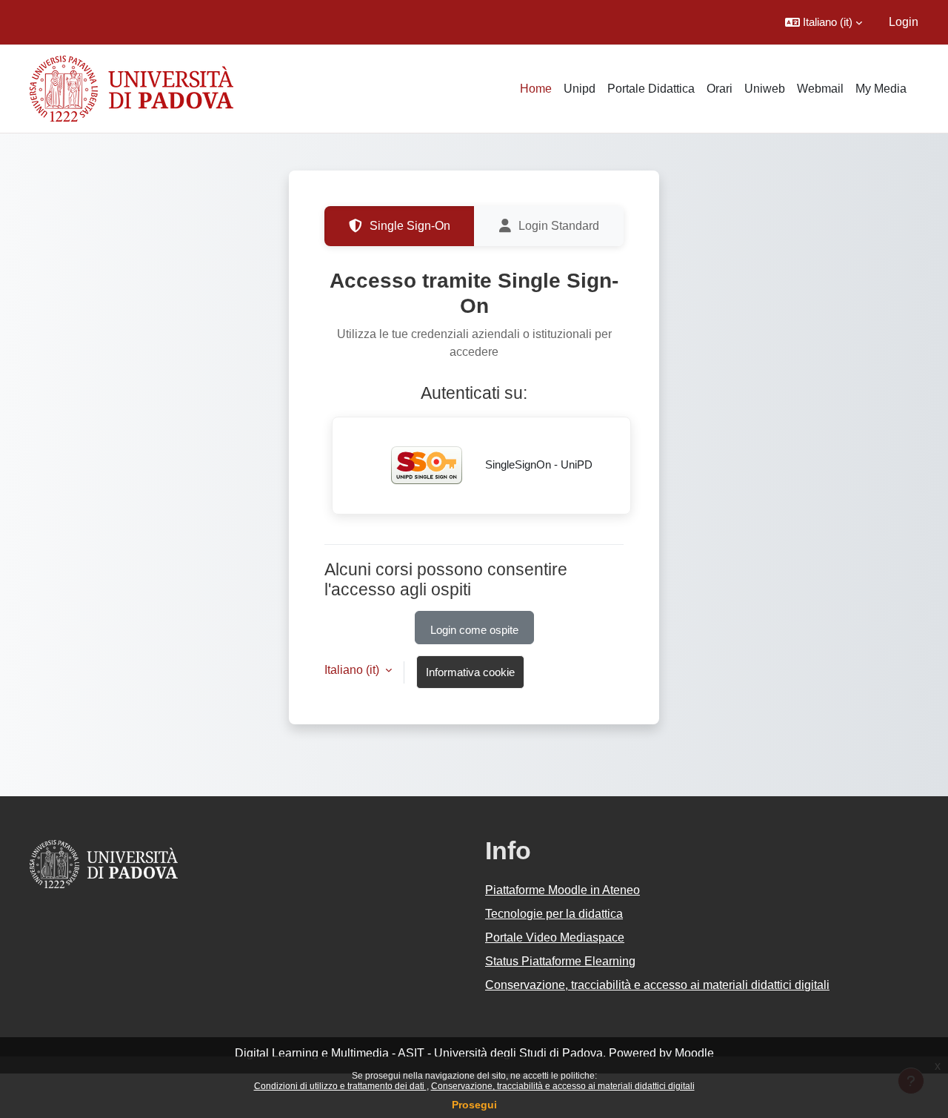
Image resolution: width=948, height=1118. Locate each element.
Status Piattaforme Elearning (560, 961)
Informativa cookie (470, 672)
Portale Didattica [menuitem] (651, 88)
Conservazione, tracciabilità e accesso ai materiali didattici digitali (563, 1086)
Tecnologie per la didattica (554, 913)
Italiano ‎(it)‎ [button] (353, 670)
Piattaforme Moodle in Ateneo (562, 890)
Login (903, 22)
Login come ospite (474, 630)
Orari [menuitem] (719, 88)
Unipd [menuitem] (579, 88)
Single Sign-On (410, 225)
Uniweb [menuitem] (764, 88)
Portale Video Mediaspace (554, 937)
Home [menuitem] (536, 88)
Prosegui (474, 1105)
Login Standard (558, 225)
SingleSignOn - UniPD (537, 464)
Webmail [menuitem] (820, 88)
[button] (823, 22)
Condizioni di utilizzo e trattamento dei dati (340, 1086)
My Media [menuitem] (881, 88)
